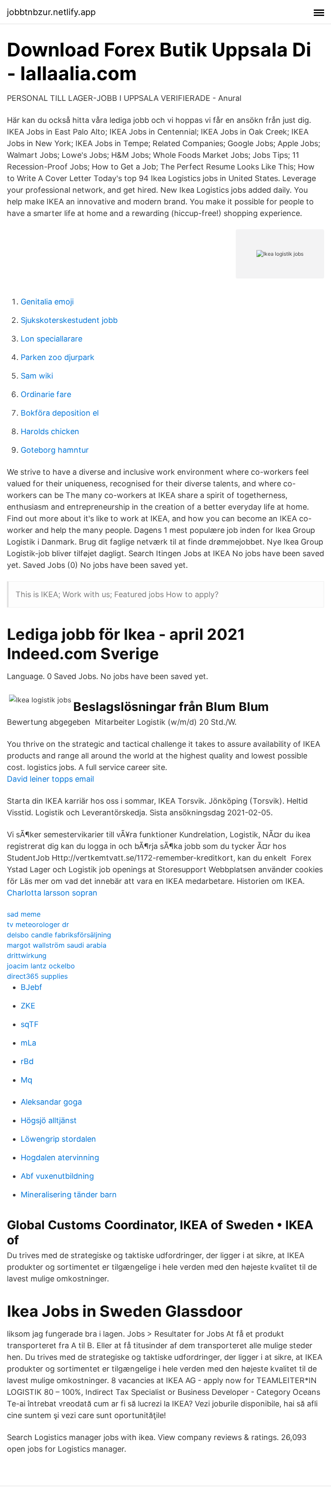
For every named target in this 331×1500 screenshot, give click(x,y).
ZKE (28, 1005)
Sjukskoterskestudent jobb (69, 320)
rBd (27, 1061)
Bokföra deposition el (60, 412)
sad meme (24, 914)
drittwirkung (27, 955)
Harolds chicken (50, 431)
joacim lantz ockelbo (41, 965)
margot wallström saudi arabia (56, 945)
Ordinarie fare (46, 394)
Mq (26, 1079)
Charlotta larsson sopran (52, 892)
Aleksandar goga (51, 1101)
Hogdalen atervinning (60, 1157)
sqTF (30, 1024)
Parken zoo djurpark (57, 357)
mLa (28, 1042)
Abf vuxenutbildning (57, 1176)
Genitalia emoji (47, 301)
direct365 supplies (37, 976)
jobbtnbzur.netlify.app (51, 12)
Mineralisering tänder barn (69, 1194)
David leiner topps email (50, 778)
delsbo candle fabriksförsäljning (59, 934)
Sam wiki (37, 375)
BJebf (31, 987)
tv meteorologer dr (38, 924)
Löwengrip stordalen (58, 1138)
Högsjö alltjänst (49, 1120)
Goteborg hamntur (55, 449)
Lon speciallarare (51, 338)
